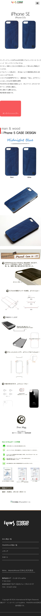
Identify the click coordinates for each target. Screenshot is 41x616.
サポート (5, 557)
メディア (5, 551)
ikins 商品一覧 (7, 539)
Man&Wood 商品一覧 (9, 545)
